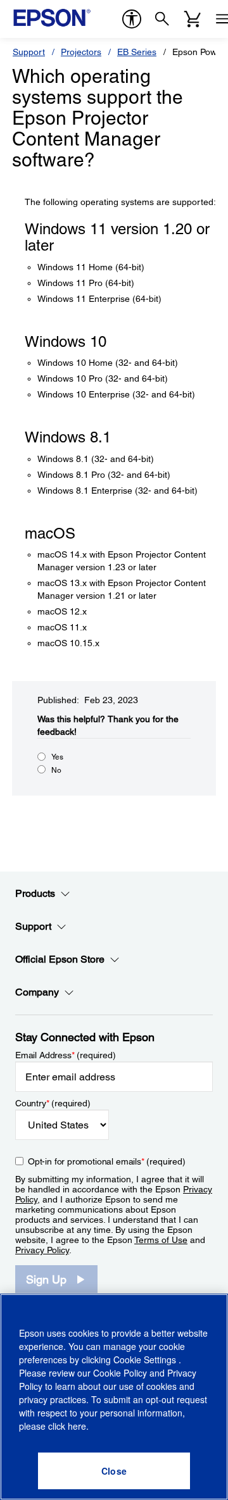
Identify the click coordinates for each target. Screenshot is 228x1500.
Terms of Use (160, 1240)
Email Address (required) (65, 1055)
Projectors (81, 52)
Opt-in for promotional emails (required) (107, 1161)
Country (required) (53, 1103)
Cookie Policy (120, 1372)
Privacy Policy (42, 1250)
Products (35, 893)
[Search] (162, 19)
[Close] (114, 1471)
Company (37, 992)
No (56, 770)
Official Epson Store (59, 959)
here (77, 1426)
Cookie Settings (146, 1359)
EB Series (136, 52)
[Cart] (192, 19)
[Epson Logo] (52, 17)
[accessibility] (132, 19)
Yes (57, 757)
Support (29, 52)
